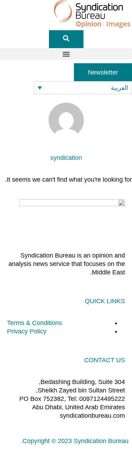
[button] (66, 54)
